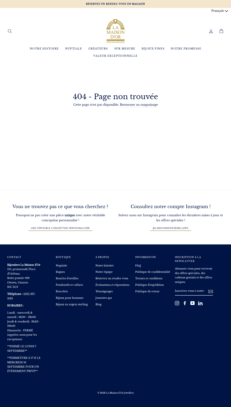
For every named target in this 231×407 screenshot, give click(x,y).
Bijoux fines (153, 48)
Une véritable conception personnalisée (60, 228)
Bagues (60, 272)
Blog (98, 304)
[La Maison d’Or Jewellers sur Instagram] (177, 303)
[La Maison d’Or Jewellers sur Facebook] (185, 303)
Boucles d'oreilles (67, 278)
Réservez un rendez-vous (111, 278)
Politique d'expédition (149, 285)
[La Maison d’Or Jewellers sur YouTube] (192, 303)
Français (218, 10)
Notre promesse (186, 48)
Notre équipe (104, 272)
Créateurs (98, 48)
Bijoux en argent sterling (72, 304)
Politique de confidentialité (152, 272)
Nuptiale (73, 48)
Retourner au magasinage (139, 104)
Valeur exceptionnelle (115, 55)
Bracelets (62, 291)
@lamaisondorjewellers (170, 228)
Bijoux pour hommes (69, 298)
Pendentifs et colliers (69, 285)
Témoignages (104, 291)
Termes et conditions (148, 278)
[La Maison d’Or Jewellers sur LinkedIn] (200, 303)
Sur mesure (124, 48)
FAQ (138, 265)
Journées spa (103, 298)
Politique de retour (147, 291)
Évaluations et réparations (112, 285)
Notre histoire (44, 48)
